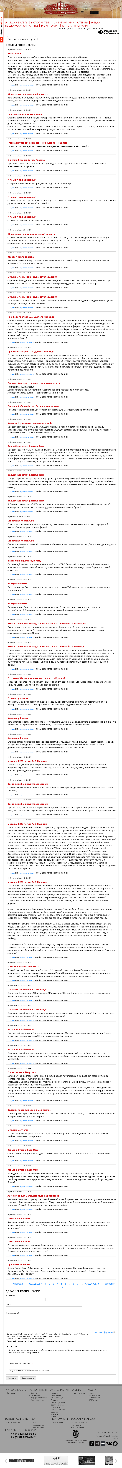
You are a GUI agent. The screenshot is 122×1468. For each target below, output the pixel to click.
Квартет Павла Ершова (21, 256)
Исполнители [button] (41, 22)
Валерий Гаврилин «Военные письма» (29, 1109)
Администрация (57, 1398)
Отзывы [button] (82, 22)
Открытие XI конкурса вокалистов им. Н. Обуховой (36, 678)
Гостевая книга (79, 1393)
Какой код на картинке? (20, 1364)
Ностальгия (14, 53)
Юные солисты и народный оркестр (28, 94)
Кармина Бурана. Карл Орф (23, 1149)
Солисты (34, 1393)
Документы (55, 1407)
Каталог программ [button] (75, 25)
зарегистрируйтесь (27, 85)
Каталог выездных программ (79, 1423)
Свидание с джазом (19, 1218)
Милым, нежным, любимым (23, 966)
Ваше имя (10, 1295)
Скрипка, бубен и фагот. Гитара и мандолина (33, 406)
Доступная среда (57, 1405)
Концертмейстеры (38, 1400)
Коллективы (35, 1395)
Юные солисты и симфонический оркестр (31, 234)
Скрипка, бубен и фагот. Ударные (27, 159)
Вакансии (54, 1400)
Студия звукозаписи (58, 1402)
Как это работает (13, 1422)
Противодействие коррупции (58, 1410)
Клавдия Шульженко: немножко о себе (30, 423)
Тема (8, 1304)
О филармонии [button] (63, 22)
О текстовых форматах (102, 1332)
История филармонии (56, 1394)
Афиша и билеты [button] (16, 22)
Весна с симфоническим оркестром (28, 783)
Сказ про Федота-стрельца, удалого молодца (34, 383)
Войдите (12, 85)
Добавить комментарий (22, 39)
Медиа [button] (95, 22)
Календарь (11, 1393)
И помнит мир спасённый (22, 179)
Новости (92, 1393)
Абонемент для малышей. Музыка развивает (33, 1195)
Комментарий (12, 1313)
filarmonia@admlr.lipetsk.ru (107, 1436)
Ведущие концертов (39, 1398)
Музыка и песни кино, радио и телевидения (32, 276)
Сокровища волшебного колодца (27, 989)
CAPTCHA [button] (13, 1346)
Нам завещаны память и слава (25, 114)
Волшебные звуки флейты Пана (26, 446)
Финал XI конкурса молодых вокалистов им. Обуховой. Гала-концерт (47, 623)
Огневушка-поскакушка (21, 520)
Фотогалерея (94, 1395)
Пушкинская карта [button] (18, 25)
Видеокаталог (94, 1398)
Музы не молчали (18, 1129)
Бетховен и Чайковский (21, 1029)
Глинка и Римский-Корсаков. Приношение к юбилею (37, 142)
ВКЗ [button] (35, 25)
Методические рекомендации (38, 1426)
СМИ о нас (93, 1400)
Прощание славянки (19, 1264)
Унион (115, 1438)
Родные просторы (18, 698)
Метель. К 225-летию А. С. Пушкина (27, 761)
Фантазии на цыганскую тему (24, 560)
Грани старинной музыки (22, 1072)
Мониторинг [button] (50, 25)
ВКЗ (34, 1422)
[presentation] (6, 1461)
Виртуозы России (17, 583)
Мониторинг (58, 1422)
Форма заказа (78, 1427)
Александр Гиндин (18, 718)
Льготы (54, 1417)
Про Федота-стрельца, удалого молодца (31, 316)
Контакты (54, 1414)
